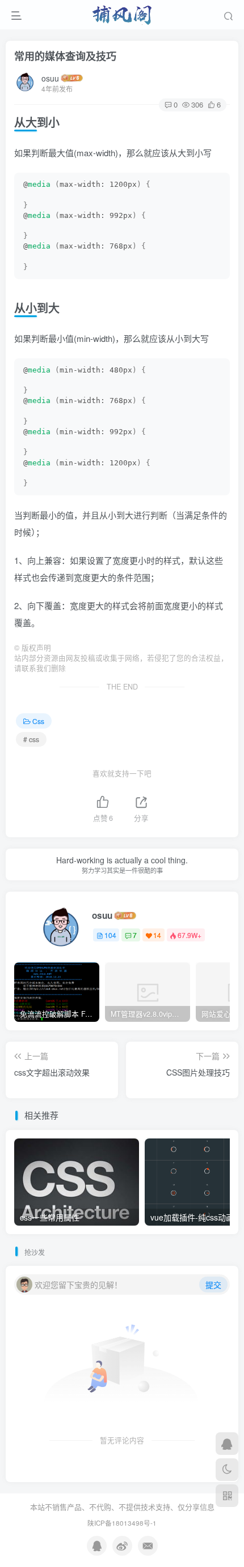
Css (38, 721)
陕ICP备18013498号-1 (122, 1522)
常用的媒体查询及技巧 (65, 56)
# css (31, 739)
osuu (50, 78)
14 (157, 935)
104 (110, 935)
